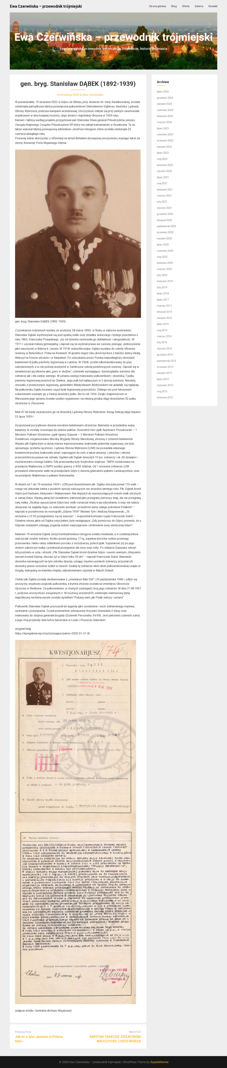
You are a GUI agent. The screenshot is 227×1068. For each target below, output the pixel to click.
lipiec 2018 (163, 293)
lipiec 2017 (163, 299)
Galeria (199, 6)
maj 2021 (162, 183)
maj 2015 (162, 391)
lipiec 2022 (163, 152)
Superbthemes (159, 1062)
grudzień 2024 (165, 97)
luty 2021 (162, 201)
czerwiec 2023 (165, 134)
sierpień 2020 (164, 238)
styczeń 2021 (164, 207)
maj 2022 (162, 159)
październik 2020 (166, 226)
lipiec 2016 (163, 324)
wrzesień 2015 (165, 366)
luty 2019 (162, 287)
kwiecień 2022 (165, 165)
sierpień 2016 (164, 318)
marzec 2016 (164, 336)
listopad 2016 (164, 311)
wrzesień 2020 (165, 232)
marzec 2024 (164, 122)
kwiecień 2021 (165, 189)
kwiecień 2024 (165, 116)
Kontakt (213, 6)
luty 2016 (162, 342)
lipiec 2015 (163, 379)
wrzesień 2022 (165, 140)
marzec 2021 (164, 195)
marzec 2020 (164, 269)
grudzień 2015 (165, 354)
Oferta (185, 6)
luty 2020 (162, 275)
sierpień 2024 (164, 103)
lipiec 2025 (163, 91)
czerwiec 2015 (165, 385)
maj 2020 (162, 256)
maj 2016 (162, 330)
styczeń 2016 (164, 348)
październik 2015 (166, 360)
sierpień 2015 (164, 373)
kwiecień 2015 (165, 397)
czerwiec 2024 (165, 110)
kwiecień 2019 (165, 281)
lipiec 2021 (163, 177)
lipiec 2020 (163, 244)
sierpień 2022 (164, 146)
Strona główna (157, 6)
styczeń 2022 (164, 171)
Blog (174, 6)
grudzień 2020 (165, 214)
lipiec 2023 (163, 128)
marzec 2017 (164, 305)
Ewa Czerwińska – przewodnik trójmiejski (46, 6)
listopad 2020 (164, 220)
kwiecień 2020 (165, 262)
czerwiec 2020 (165, 250)
